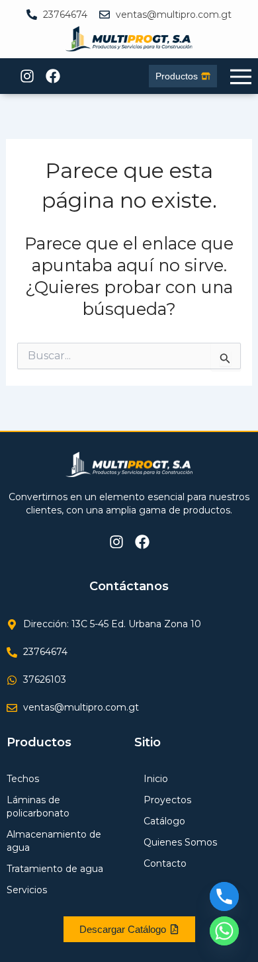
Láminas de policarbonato (38, 806)
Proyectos (167, 800)
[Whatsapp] (224, 930)
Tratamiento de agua (55, 869)
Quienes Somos (180, 842)
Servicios (27, 890)
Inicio (156, 779)
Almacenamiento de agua (54, 840)
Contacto (165, 863)
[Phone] (224, 896)
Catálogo (164, 821)
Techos (23, 779)
